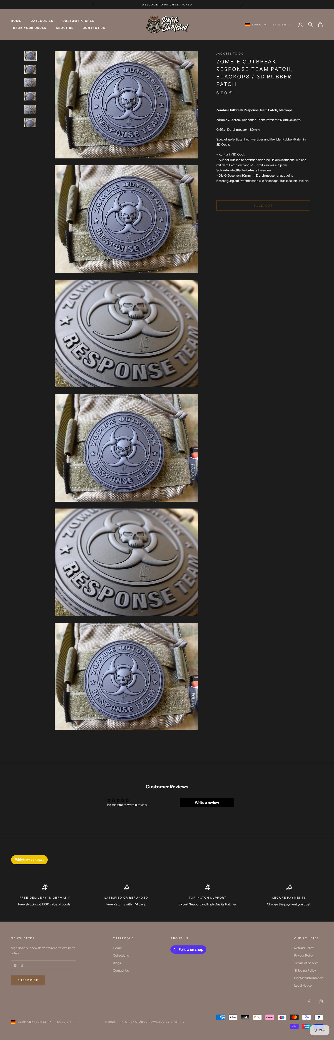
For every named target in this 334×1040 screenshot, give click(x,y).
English (279, 24)
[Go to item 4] (30, 96)
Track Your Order (29, 28)
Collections (121, 955)
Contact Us (94, 28)
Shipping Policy (305, 970)
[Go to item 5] (30, 109)
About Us (65, 28)
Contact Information (308, 978)
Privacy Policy (304, 955)
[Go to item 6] (30, 123)
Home (16, 21)
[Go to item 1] (30, 56)
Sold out (263, 205)
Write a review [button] (207, 802)
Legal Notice (303, 985)
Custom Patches (78, 21)
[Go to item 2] (30, 69)
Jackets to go (230, 53)
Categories (42, 21)
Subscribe (27, 980)
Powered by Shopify (167, 1021)
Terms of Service (306, 963)
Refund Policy (304, 948)
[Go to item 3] (30, 83)
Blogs (117, 963)
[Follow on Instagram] (321, 1001)
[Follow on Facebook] (309, 1001)
